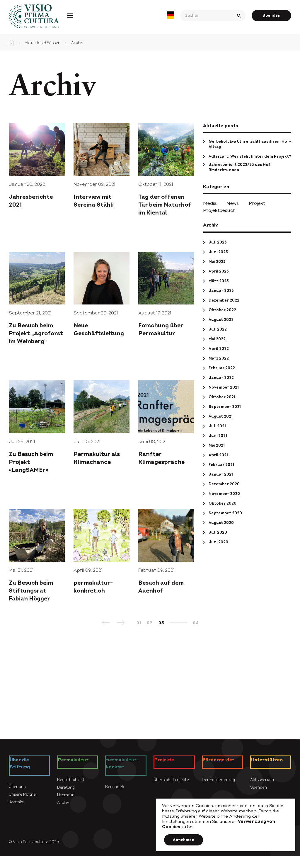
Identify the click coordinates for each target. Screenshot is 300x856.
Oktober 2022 (222, 310)
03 (161, 622)
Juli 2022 (218, 329)
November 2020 (224, 493)
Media (210, 203)
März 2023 (219, 281)
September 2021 (225, 406)
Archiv (63, 802)
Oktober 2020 (222, 503)
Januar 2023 (221, 290)
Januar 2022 (221, 377)
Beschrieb (114, 786)
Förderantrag (128, 15)
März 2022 (219, 358)
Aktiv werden (262, 779)
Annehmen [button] (183, 840)
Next (121, 624)
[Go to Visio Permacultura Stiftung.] (11, 42)
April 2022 (219, 348)
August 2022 (221, 319)
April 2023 (219, 271)
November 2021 (224, 387)
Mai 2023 (217, 261)
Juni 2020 (218, 542)
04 (196, 622)
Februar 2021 (221, 464)
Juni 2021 (218, 435)
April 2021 (218, 455)
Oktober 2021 (222, 397)
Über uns (17, 786)
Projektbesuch (219, 210)
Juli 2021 (217, 426)
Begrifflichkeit (70, 779)
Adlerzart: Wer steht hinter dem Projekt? (250, 156)
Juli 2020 (218, 532)
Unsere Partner (23, 794)
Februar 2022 (222, 368)
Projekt (257, 203)
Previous (106, 624)
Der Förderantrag (218, 779)
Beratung (66, 787)
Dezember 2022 (224, 300)
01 (139, 622)
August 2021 (221, 416)
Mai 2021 (217, 445)
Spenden (271, 15)
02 (149, 622)
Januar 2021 (221, 474)
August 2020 (221, 522)
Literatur (65, 795)
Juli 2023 (218, 242)
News (232, 203)
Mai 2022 (217, 339)
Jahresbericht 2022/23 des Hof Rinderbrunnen (239, 167)
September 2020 (225, 513)
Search (240, 15)
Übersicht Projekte (171, 779)
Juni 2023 (218, 252)
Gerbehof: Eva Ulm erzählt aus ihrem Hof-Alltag (250, 144)
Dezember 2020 (224, 484)
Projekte (92, 15)
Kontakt (16, 802)
